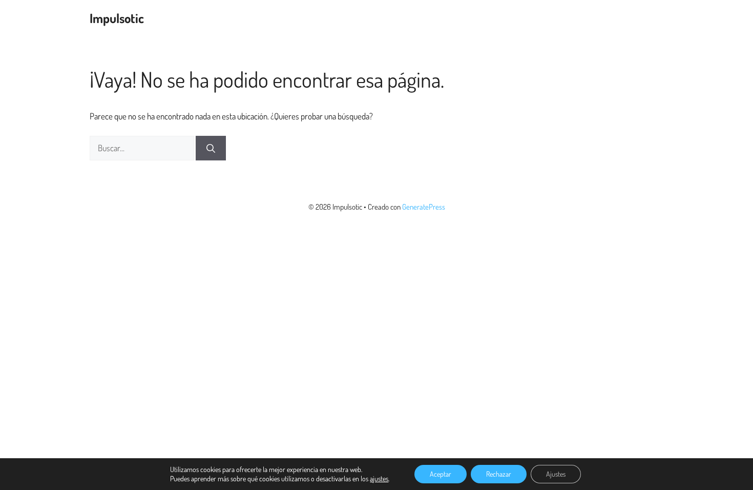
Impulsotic (117, 18)
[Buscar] (211, 148)
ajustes (379, 478)
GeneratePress (423, 207)
